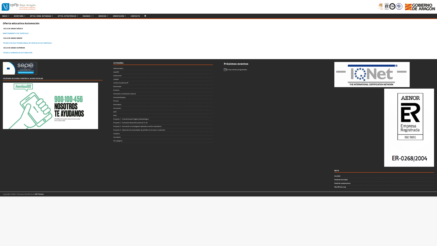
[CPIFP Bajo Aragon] (19, 7)
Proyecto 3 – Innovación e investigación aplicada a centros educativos (137, 126)
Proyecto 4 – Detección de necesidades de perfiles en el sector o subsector (139, 130)
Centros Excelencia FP (120, 83)
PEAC (115, 115)
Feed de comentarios (342, 183)
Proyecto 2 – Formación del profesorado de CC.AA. (130, 123)
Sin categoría (117, 141)
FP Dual (115, 101)
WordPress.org (340, 187)
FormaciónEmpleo (119, 97)
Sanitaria (116, 134)
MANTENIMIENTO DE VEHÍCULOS (15, 33)
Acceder (337, 176)
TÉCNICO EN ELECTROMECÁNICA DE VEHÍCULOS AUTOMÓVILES (27, 43)
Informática (117, 105)
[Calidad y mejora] (390, 7)
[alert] (274, 69)
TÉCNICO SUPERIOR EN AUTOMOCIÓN (17, 53)
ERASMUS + (87, 16)
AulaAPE (116, 72)
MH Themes (39, 194)
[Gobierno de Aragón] (420, 7)
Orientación (118, 16)
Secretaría (18, 16)
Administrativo (118, 68)
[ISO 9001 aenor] (409, 165)
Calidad (116, 79)
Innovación (117, 108)
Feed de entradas (341, 180)
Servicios (102, 16)
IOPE (115, 112)
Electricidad (117, 86)
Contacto (135, 16)
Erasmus (116, 90)
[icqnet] (372, 86)
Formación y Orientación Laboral (124, 94)
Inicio (4, 16)
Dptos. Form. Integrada (40, 16)
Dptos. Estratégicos (67, 16)
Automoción (117, 76)
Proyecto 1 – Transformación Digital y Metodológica (131, 119)
